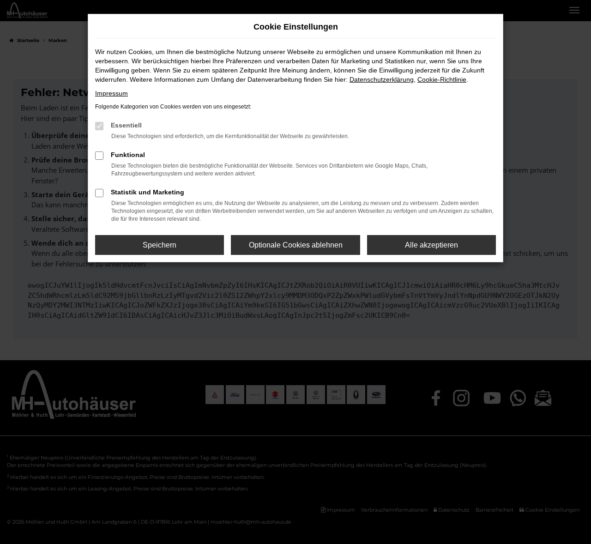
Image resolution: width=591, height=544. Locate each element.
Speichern (159, 245)
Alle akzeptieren (431, 245)
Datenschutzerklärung (382, 79)
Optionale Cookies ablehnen (296, 245)
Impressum (111, 93)
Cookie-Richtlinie (441, 79)
